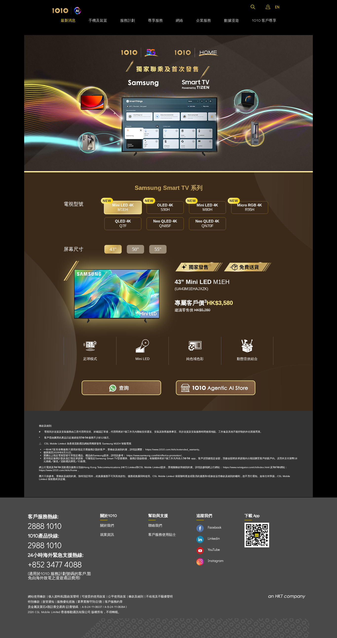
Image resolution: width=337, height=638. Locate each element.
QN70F (207, 223)
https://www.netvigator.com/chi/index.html (246, 467)
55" (157, 249)
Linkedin (214, 538)
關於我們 (107, 525)
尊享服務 (155, 20)
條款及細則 (136, 596)
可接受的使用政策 (93, 596)
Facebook (214, 527)
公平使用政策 (117, 596)
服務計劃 (127, 20)
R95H (246, 206)
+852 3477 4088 (55, 564)
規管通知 (48, 601)
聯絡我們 (155, 525)
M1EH (119, 206)
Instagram (216, 560)
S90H (160, 206)
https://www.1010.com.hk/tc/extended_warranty (172, 449)
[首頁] (67, 10)
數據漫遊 (231, 20)
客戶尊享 (264, 20)
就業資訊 (107, 534)
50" (135, 249)
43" (113, 249)
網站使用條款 (37, 596)
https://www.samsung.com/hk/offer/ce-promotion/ (154, 455)
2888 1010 (45, 526)
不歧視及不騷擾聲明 (159, 596)
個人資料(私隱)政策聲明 (63, 596)
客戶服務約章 (114, 601)
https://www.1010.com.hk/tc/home (58, 470)
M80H (203, 206)
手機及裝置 (98, 20)
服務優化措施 (66, 601)
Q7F (123, 223)
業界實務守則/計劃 (89, 601)
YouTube (214, 549)
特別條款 (34, 601)
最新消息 (68, 20)
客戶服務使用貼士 (162, 534)
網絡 (179, 20)
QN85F (165, 223)
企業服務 (203, 20)
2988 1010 (45, 545)
